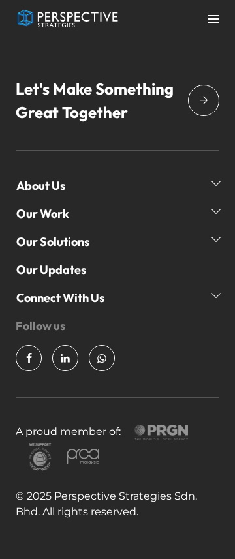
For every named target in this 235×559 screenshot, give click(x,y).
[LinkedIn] (65, 358)
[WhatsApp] (102, 358)
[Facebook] (29, 358)
